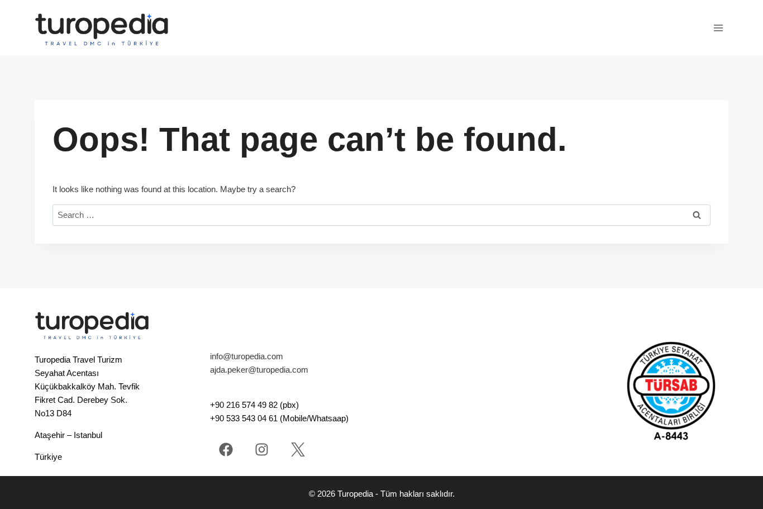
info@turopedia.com (246, 356)
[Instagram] (262, 449)
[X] (298, 449)
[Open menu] (718, 27)
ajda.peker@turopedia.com (259, 369)
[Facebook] (226, 449)
